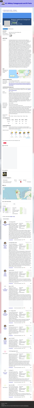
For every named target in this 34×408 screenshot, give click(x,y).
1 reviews (5, 225)
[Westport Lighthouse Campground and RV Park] (10, 147)
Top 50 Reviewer (5, 314)
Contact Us (3, 404)
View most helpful (6, 218)
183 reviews (5, 290)
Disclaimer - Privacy (4, 403)
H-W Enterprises (26, 405)
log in (14, 216)
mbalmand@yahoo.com (6, 224)
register (11, 216)
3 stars (4, 210)
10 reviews (5, 275)
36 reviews (5, 315)
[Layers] (30, 188)
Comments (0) (11, 239)
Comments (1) (11, 335)
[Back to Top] (32, 406)
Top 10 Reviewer (5, 289)
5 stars (4, 207)
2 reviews (5, 343)
